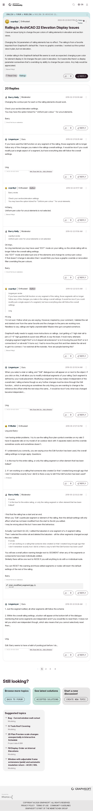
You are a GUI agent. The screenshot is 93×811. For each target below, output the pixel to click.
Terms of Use (42, 805)
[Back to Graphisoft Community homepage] (16, 4)
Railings (23, 76)
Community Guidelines (60, 805)
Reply (83, 76)
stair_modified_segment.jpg (21, 585)
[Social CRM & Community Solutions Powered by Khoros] (7, 796)
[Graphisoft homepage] (81, 789)
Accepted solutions (47, 699)
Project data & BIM (15, 743)
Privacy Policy (28, 805)
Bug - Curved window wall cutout (24, 718)
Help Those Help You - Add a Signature (41, 171)
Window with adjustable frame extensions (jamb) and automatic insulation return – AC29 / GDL (24, 762)
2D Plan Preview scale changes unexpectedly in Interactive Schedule (23, 737)
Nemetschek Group (59, 808)
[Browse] (5, 5)
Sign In (88, 4)
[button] (65, 76)
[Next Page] (55, 669)
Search (73, 4)
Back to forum (15, 699)
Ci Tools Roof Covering (19, 726)
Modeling (12, 721)
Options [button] (86, 14)
